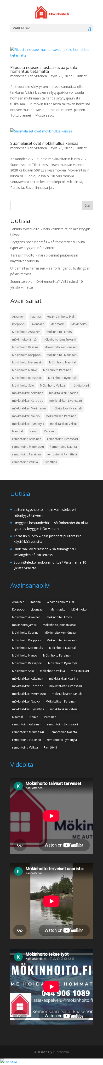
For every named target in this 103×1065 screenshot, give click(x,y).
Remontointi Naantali (64, 447)
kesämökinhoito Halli (61, 317)
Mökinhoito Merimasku (27, 362)
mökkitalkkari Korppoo (27, 401)
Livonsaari (38, 324)
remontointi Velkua (25, 462)
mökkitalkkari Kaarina (63, 393)
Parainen (50, 431)
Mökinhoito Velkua (52, 385)
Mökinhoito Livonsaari (62, 355)
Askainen (18, 317)
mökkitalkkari (80, 385)
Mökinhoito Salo (23, 385)
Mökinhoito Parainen (57, 370)
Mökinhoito (79, 324)
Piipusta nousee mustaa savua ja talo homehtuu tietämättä (43, 69)
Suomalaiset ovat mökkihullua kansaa (44, 143)
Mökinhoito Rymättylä (62, 378)
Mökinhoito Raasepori (27, 378)
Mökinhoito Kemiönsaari (61, 347)
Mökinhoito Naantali (62, 362)
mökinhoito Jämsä (24, 339)
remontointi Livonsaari (62, 439)
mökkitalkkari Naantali (67, 408)
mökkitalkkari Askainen (27, 393)
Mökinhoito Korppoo (26, 355)
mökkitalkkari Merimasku (29, 408)
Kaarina (35, 317)
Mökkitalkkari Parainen (61, 416)
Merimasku (58, 324)
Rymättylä (50, 462)
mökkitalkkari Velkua (64, 424)
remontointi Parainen (26, 454)
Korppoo (18, 324)
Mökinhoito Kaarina (25, 347)
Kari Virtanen (37, 76)
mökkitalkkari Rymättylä (28, 424)
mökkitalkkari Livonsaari (65, 401)
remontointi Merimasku (28, 447)
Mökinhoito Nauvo (24, 370)
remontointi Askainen (26, 439)
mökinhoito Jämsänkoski (59, 339)
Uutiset (81, 76)
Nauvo (33, 431)
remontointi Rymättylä (62, 454)
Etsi (87, 205)
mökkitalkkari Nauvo (26, 416)
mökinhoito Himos (59, 332)
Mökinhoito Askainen (26, 332)
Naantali (17, 431)
